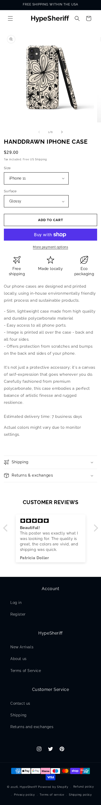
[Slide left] (39, 132)
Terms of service (52, 794)
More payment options (50, 247)
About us (18, 659)
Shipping (18, 715)
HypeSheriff (28, 787)
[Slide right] (62, 132)
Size (7, 168)
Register (18, 614)
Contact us (20, 703)
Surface (10, 191)
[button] (10, 18)
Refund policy (83, 786)
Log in (16, 603)
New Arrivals (21, 647)
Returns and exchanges (32, 727)
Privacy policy (24, 794)
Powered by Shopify (53, 787)
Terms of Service (25, 671)
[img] (50, 521)
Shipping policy (80, 794)
